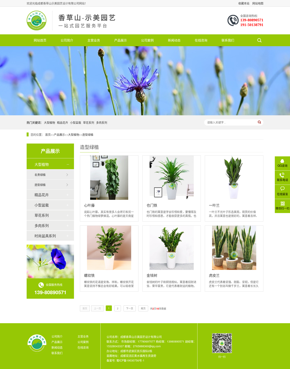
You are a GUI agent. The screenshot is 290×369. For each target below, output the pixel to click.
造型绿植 (87, 134)
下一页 (129, 308)
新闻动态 (174, 40)
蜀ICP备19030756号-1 (130, 360)
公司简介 (67, 40)
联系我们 (228, 40)
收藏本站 (243, 3)
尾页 (143, 308)
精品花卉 (62, 122)
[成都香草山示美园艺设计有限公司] (36, 20)
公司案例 (147, 40)
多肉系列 (101, 122)
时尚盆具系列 (45, 235)
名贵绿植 (40, 175)
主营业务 (93, 40)
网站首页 (40, 40)
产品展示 (120, 40)
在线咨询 (201, 40)
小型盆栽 (75, 122)
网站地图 (257, 3)
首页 (48, 134)
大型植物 (49, 122)
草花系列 (88, 122)
